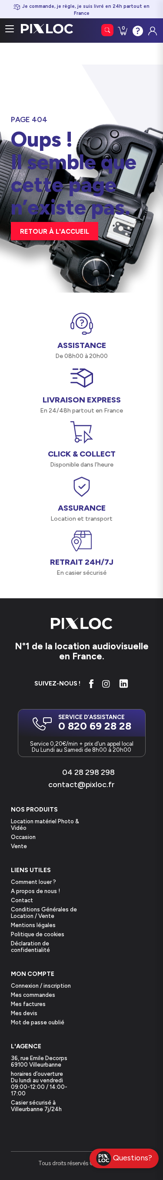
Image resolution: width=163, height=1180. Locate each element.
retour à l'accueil (54, 231)
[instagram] (106, 684)
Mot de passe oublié (37, 1022)
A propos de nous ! (35, 891)
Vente (19, 846)
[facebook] (91, 683)
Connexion (151, 29)
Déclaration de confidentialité (30, 946)
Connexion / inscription (41, 985)
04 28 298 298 (88, 772)
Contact (22, 900)
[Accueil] (82, 624)
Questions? (132, 1157)
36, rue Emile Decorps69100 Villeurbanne (39, 1061)
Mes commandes (33, 995)
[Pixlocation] (47, 29)
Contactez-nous (137, 30)
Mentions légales (33, 925)
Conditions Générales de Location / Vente (44, 912)
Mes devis (24, 1013)
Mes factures (28, 1004)
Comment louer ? (33, 882)
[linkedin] (124, 684)
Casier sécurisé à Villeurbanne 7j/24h (36, 1105)
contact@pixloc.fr (81, 784)
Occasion (23, 837)
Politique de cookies (37, 934)
